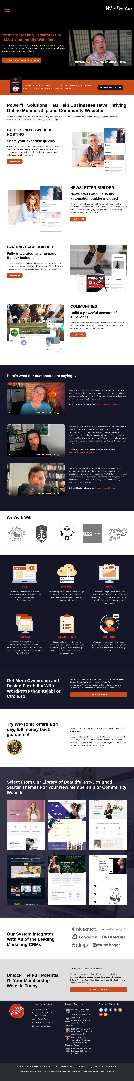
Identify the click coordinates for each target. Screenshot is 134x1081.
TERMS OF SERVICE (55, 1072)
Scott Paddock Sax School (107, 405)
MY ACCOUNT (111, 1067)
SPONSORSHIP (87, 1072)
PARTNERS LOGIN (98, 1072)
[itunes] (101, 1010)
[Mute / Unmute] (129, 33)
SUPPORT (109, 637)
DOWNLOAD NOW (110, 87)
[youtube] (115, 1010)
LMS (24, 586)
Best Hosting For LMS (40, 1009)
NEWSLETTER (67, 637)
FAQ (90, 1067)
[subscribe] (120, 1010)
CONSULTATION (50, 1067)
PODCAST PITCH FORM (75, 1072)
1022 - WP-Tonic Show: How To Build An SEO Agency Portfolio (81, 1051)
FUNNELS (25, 636)
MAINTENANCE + (34, 1067)
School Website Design (40, 1019)
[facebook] (110, 1010)
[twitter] (106, 1010)
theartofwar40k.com (106, 488)
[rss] (106, 1014)
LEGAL (65, 1072)
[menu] (7, 6)
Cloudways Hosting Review (41, 1026)
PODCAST (81, 1067)
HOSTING (67, 586)
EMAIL (109, 586)
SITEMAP (99, 1067)
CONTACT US (110, 1072)
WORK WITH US (67, 1067)
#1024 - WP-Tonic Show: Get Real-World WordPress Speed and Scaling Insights (81, 1011)
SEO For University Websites (42, 1022)
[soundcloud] (101, 1014)
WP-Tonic (33, 1072)
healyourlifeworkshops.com (81, 452)
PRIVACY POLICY (43, 1072)
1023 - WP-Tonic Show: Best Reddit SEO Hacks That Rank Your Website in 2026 (81, 1031)
